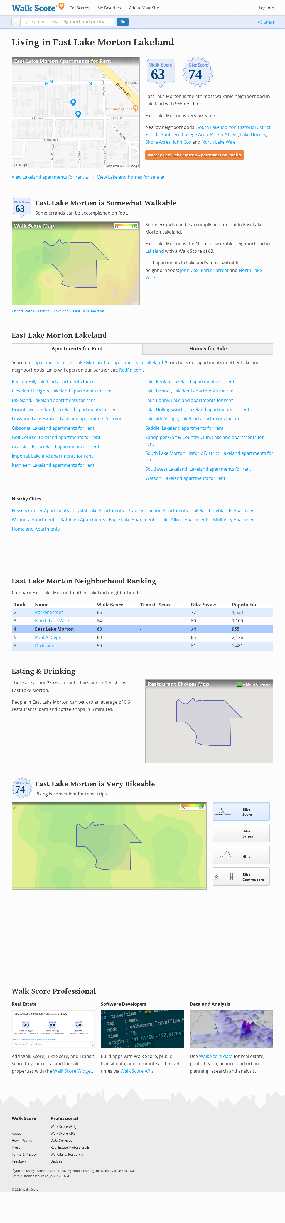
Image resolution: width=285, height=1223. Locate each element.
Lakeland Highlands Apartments (225, 510)
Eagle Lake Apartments (133, 519)
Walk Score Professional (54, 991)
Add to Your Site (144, 8)
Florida (44, 311)
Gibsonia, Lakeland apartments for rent (53, 428)
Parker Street (224, 134)
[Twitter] (15, 1126)
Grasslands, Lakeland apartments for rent (55, 447)
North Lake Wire (218, 142)
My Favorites (109, 8)
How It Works (22, 1141)
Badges (56, 1161)
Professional (64, 1118)
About (16, 1134)
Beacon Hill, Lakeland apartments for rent (55, 381)
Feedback (19, 1161)
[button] (16, 22)
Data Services (61, 1141)
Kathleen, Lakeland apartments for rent (53, 465)
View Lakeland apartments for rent (48, 177)
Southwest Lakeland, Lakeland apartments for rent (198, 469)
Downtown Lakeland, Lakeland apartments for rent (65, 409)
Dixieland (45, 646)
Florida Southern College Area (176, 134)
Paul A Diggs (48, 637)
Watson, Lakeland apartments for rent (185, 478)
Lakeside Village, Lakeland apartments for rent (193, 418)
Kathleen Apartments (82, 519)
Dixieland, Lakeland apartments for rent (53, 400)
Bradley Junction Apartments (157, 510)
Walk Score (24, 1118)
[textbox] (67, 22)
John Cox (182, 142)
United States (23, 311)
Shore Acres (158, 142)
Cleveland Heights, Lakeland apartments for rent (62, 391)
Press (16, 1148)
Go (123, 21)
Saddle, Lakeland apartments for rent (184, 428)
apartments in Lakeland (138, 362)
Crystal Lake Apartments (98, 510)
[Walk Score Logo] (38, 6)
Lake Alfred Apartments (185, 519)
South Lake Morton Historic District (233, 127)
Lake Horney (253, 134)
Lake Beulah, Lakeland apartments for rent (189, 381)
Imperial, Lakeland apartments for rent (52, 456)
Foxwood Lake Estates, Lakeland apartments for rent (67, 418)
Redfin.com (131, 370)
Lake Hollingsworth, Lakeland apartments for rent (197, 409)
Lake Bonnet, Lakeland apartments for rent (190, 391)
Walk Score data (216, 1056)
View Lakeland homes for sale (128, 177)
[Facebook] (23, 1126)
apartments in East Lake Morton (68, 362)
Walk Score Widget (72, 1071)
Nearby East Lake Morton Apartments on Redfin (194, 155)
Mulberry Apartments (236, 519)
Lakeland (61, 311)
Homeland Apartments (36, 529)
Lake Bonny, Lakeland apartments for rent (189, 400)
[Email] (32, 1126)
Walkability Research (67, 1154)
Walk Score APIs (137, 1071)
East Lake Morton (88, 311)
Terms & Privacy (24, 1154)
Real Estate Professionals (70, 1148)
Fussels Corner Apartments (40, 510)
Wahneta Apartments (34, 519)
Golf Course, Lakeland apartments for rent (56, 437)
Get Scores (79, 8)
